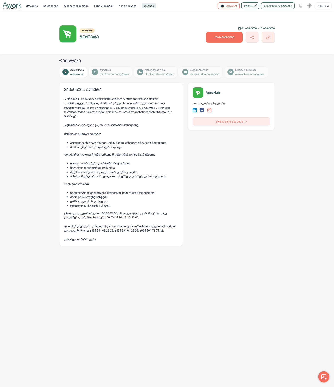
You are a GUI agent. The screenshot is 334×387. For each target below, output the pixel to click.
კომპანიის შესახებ (230, 121)
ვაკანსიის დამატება (278, 5)
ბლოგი (249, 5)
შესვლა (323, 6)
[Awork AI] (323, 376)
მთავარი (32, 5)
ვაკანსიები (50, 5)
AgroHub (213, 93)
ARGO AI (231, 5)
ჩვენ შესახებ (127, 5)
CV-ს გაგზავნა (224, 37)
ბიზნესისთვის (103, 5)
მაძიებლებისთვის (76, 5)
